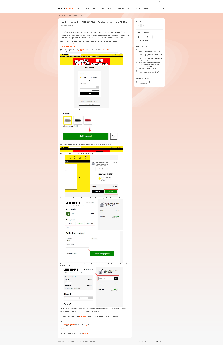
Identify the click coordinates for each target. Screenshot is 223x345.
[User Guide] (65, 8)
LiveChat (85, 326)
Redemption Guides (77, 15)
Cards (69, 15)
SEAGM (82, 49)
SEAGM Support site (69, 324)
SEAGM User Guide (62, 15)
